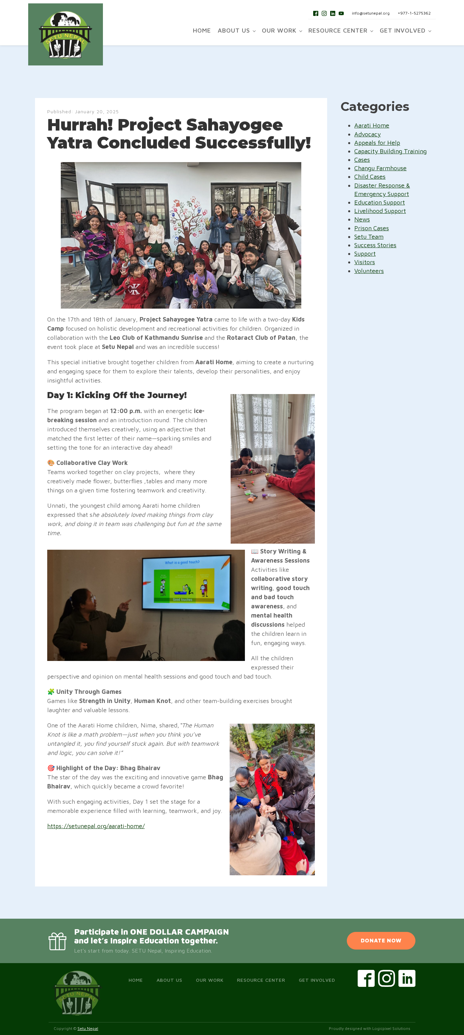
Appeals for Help (377, 142)
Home (202, 30)
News (362, 219)
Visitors (364, 262)
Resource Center (338, 30)
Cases (362, 159)
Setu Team (368, 236)
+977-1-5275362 (414, 13)
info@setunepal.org (371, 13)
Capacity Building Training (390, 151)
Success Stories (375, 245)
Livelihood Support (380, 210)
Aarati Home (371, 125)
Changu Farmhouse (380, 168)
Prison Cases (371, 228)
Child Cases (370, 176)
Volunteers (369, 270)
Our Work (279, 30)
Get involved (403, 30)
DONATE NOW (381, 940)
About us (234, 30)
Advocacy (367, 134)
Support (365, 253)
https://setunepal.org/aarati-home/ (96, 825)
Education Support (379, 202)
